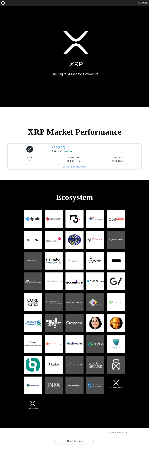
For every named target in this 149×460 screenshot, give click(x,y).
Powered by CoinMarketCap (74, 166)
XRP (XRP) (58, 147)
